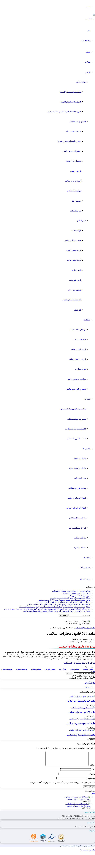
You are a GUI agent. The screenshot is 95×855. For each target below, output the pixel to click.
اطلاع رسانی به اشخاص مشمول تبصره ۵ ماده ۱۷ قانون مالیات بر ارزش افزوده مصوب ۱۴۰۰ (54, 607)
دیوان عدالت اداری (74, 191)
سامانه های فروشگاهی (77, 488)
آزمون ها (87, 557)
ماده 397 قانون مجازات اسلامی (80, 723)
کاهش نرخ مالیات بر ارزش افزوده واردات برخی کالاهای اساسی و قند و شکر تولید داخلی (56, 611)
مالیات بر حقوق (80, 458)
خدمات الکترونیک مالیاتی (76, 439)
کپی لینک (69, 673)
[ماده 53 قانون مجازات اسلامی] (82, 708)
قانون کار (77, 310)
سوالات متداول (74, 818)
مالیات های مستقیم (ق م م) (70, 92)
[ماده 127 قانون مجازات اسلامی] (77, 797)
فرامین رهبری (75, 171)
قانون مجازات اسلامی (72, 240)
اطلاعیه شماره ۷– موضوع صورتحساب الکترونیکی (71, 591)
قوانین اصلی (81, 82)
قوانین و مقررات (88, 818)
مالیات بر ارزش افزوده (77, 468)
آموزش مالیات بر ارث (77, 528)
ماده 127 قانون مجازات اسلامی (78, 799)
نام (93, 769)
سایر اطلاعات (75, 211)
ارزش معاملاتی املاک (77, 359)
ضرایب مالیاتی (80, 369)
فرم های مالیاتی (79, 339)
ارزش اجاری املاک (78, 349)
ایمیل (92, 774)
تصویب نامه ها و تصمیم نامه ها (69, 141)
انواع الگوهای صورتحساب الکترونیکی (76, 593)
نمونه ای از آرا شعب (73, 161)
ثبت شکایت (62, 818)
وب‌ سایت (91, 778)
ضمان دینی (75, 669)
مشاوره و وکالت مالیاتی (76, 419)
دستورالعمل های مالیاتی (72, 151)
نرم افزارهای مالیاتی (78, 330)
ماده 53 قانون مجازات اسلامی (81, 712)
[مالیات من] (90, 19)
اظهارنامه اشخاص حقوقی (76, 508)
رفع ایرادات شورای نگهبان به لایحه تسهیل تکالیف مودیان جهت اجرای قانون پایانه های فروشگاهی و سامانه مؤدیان (47, 609)
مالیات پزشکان (80, 538)
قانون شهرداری (75, 280)
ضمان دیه (63, 669)
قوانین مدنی (76, 230)
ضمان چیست (88, 669)
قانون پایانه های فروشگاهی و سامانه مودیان (64, 111)
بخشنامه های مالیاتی (73, 131)
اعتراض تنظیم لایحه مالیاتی (75, 429)
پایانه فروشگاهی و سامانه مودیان (73, 409)
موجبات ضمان (21, 669)
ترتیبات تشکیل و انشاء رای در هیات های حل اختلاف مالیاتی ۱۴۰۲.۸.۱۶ (63, 602)
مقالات (87, 62)
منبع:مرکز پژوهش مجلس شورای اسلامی (79, 663)
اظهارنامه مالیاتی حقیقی (76, 498)
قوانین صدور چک (74, 290)
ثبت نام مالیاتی (80, 478)
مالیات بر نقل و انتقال (77, 518)
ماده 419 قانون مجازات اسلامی (78, 806)
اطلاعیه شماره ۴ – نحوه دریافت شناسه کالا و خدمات (70, 598)
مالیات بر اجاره (80, 548)
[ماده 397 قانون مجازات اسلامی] (82, 719)
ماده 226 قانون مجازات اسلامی (80, 701)
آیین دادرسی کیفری (73, 250)
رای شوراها (76, 201)
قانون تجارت (76, 270)
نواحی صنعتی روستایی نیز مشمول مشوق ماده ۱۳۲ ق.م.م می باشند (64, 600)
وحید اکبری (90, 682)
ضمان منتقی (36, 669)
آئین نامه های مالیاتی (73, 181)
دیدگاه (92, 765)
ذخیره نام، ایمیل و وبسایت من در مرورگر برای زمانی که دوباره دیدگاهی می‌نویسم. (61, 782)
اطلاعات (87, 320)
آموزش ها (86, 448)
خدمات (87, 399)
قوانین (88, 72)
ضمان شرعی (50, 669)
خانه (93, 628)
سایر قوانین (81, 221)
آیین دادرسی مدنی (74, 260)
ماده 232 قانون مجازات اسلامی (80, 734)
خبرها (88, 52)
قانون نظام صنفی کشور (72, 300)
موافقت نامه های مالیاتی (76, 379)
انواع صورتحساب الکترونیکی (79, 596)
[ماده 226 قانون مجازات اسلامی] (82, 696)
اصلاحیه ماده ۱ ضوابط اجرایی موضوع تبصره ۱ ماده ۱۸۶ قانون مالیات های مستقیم (58, 604)
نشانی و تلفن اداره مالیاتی (76, 389)
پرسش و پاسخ (84, 567)
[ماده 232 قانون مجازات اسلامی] (82, 730)
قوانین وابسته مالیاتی (78, 121)
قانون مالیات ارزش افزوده (71, 102)
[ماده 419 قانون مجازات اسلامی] (77, 804)
